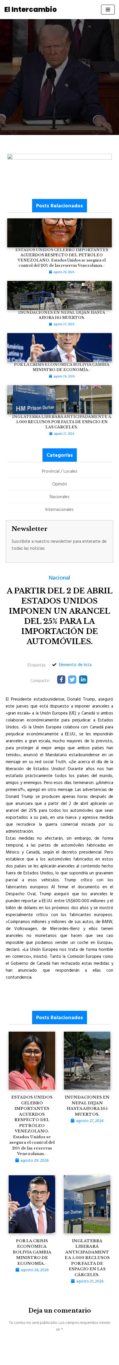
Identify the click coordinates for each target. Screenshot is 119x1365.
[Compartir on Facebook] (61, 679)
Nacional (59, 577)
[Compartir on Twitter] (72, 679)
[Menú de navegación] (108, 9)
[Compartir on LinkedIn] (83, 679)
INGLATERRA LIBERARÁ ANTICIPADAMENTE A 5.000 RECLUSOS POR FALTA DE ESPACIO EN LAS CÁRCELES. (87, 1257)
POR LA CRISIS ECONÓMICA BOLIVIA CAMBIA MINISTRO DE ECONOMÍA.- (32, 1252)
